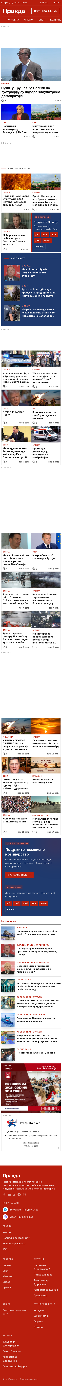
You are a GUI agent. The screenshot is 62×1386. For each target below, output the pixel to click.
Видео (6, 1282)
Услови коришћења (14, 1243)
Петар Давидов (43, 1274)
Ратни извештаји (44, 1304)
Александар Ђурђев (46, 1290)
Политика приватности (16, 1238)
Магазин (8, 1276)
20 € (54, 235)
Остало (38, 1327)
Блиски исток (41, 1316)
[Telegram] (19, 1194)
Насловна (12, 20)
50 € (37, 241)
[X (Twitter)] (14, 1194)
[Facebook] (4, 1194)
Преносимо (40, 1295)
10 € (45, 235)
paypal (40, 247)
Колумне (55, 20)
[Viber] (24, 1194)
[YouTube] (9, 1194)
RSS (5, 1249)
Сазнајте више (17, 875)
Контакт (56, 2)
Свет (42, 20)
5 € (37, 235)
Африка (38, 1321)
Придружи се (49, 11)
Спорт (7, 1304)
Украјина (39, 1310)
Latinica (44, 2)
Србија (28, 20)
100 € (47, 241)
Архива (7, 1287)
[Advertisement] (31, 37)
